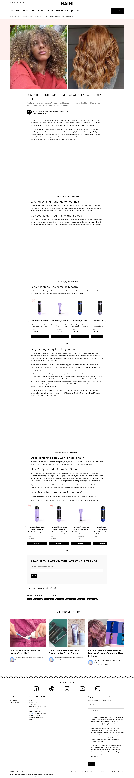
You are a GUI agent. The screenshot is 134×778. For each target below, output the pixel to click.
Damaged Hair (38, 599)
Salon (29, 599)
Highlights (81, 599)
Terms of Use (111, 747)
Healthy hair (59, 599)
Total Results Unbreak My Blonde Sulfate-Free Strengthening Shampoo (100, 321)
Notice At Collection (35, 715)
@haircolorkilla (72, 282)
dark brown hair (44, 462)
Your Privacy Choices (39, 713)
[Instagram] (67, 689)
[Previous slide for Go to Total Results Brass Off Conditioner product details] (52, 307)
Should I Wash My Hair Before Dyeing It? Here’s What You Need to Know (106, 653)
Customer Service (37, 697)
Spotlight (14, 697)
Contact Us (32, 704)
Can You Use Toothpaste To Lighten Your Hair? (25, 652)
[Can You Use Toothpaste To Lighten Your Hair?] (28, 633)
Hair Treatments (70, 599)
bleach (93, 222)
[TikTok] (97, 689)
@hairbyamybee (73, 196)
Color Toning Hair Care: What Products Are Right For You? (64, 652)
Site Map (114, 771)
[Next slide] (105, 321)
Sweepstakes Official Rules (37, 706)
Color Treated (49, 599)
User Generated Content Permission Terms (89, 771)
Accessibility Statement (36, 709)
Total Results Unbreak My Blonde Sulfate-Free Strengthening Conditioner (36, 528)
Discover (39, 336)
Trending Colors (92, 599)
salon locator (65, 500)
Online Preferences (35, 711)
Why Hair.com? (20, 2)
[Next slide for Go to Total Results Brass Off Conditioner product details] (68, 307)
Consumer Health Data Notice (36, 719)
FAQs (30, 700)
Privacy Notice (102, 754)
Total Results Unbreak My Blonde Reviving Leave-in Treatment (40, 321)
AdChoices (25, 776)
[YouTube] (82, 689)
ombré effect (35, 478)
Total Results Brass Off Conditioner (60, 321)
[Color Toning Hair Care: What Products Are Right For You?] (67, 633)
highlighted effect (92, 478)
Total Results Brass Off (87, 393)
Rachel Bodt (49, 358)
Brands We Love (15, 702)
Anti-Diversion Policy (105, 771)
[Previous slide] (29, 321)
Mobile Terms (116, 726)
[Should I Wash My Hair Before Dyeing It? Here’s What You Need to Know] (106, 633)
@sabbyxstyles (72, 452)
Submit (34, 576)
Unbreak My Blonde (54, 381)
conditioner (97, 381)
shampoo (89, 381)
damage (43, 360)
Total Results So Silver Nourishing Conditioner (80, 321)
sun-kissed (37, 210)
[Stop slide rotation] (67, 343)
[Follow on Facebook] (36, 689)
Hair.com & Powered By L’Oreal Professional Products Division (51, 111)
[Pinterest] (51, 689)
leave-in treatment (40, 384)
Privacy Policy (33, 702)
